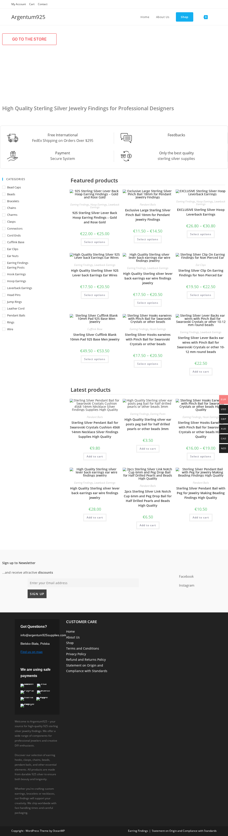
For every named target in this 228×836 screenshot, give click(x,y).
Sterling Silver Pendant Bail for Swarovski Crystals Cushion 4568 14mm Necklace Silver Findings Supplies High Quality (95, 429)
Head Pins (13, 295)
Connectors (14, 228)
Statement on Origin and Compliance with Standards (184, 831)
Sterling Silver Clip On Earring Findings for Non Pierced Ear (200, 272)
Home (70, 631)
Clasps (11, 222)
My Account (18, 4)
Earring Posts (15, 267)
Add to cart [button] (201, 371)
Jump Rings (14, 302)
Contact (42, 4)
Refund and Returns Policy (86, 659)
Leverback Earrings (19, 288)
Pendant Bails (16, 315)
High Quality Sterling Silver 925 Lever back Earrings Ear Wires (94, 272)
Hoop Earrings (16, 281)
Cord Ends (14, 235)
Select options (94, 242)
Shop (70, 643)
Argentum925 (28, 16)
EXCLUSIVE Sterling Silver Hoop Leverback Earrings (201, 212)
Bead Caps (14, 187)
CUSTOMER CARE (81, 621)
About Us (73, 637)
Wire (10, 329)
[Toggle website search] (215, 17)
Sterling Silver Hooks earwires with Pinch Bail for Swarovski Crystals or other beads (148, 339)
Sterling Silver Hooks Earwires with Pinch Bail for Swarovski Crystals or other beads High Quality (201, 429)
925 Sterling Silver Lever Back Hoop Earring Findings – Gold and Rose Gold (94, 217)
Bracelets (13, 201)
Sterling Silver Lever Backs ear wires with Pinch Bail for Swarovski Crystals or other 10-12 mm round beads (201, 345)
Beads (11, 194)
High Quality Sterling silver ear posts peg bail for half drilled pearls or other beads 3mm (147, 424)
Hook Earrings (16, 274)
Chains (11, 208)
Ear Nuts (12, 256)
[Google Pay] (29, 705)
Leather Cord (15, 308)
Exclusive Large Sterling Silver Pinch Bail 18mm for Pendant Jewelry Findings (148, 215)
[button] (29, 39)
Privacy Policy (76, 654)
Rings (10, 322)
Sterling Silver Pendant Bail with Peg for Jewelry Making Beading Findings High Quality (200, 493)
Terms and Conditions (82, 648)
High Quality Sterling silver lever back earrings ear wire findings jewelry (148, 278)
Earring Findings (17, 263)
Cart (32, 4)
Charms (12, 215)
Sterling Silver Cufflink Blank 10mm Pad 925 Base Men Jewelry (95, 336)
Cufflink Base (15, 242)
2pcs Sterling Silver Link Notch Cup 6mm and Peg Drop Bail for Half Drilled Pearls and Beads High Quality (148, 498)
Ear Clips (12, 249)
